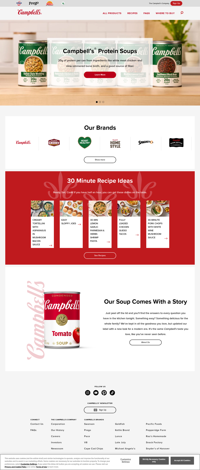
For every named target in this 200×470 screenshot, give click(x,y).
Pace (87, 436)
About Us (145, 342)
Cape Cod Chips (93, 448)
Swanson (89, 424)
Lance (118, 436)
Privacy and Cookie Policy (16, 467)
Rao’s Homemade (156, 436)
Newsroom (57, 448)
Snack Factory (154, 442)
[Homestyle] (115, 144)
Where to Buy (165, 13)
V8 (85, 442)
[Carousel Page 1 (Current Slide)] (97, 102)
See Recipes (100, 255)
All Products (112, 13)
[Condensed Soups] (23, 143)
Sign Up (176, 3)
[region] (100, 462)
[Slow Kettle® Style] (176, 143)
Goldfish (120, 424)
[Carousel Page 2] (100, 102)
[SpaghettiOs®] (146, 143)
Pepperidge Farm (156, 430)
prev (22, 63)
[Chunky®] (54, 143)
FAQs (146, 13)
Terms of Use (41, 467)
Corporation (58, 424)
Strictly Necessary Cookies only (154, 460)
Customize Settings (29, 464)
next (178, 63)
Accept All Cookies (182, 460)
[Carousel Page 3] (103, 102)
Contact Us (36, 424)
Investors (56, 442)
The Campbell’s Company (159, 3)
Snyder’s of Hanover (158, 448)
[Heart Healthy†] (84, 143)
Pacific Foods (154, 424)
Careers (55, 436)
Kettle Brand (122, 430)
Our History (57, 430)
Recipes (132, 13)
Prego (87, 430)
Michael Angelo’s (125, 448)
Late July (120, 442)
